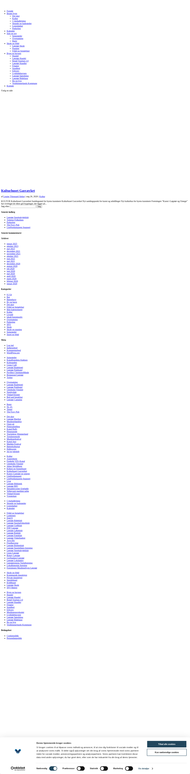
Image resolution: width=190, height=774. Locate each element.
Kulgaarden (12, 362)
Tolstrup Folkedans (15, 220)
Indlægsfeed (12, 348)
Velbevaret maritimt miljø (18, 491)
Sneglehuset (12, 580)
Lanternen (11, 515)
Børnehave (11, 299)
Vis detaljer (143, 768)
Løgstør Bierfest (14, 419)
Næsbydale (12, 392)
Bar (8, 297)
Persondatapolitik (14, 638)
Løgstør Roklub (14, 533)
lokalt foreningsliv (15, 317)
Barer (14, 41)
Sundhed (16, 68)
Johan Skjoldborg (14, 466)
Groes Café (12, 365)
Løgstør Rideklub (14, 520)
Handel (15, 56)
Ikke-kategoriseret (14, 309)
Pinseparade (12, 431)
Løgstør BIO (12, 486)
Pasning (15, 48)
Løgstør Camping (14, 400)
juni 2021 (11, 259)
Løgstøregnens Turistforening (20, 563)
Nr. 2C (10, 407)
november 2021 (13, 254)
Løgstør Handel (19, 58)
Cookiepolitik (13, 636)
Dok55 (10, 518)
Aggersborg (12, 459)
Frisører (15, 66)
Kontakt (10, 86)
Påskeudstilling (13, 426)
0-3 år (9, 294)
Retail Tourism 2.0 (20, 61)
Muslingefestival (14, 439)
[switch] (81, 768)
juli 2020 (10, 269)
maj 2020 (11, 274)
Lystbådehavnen (19, 73)
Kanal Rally (12, 429)
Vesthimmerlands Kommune (24, 83)
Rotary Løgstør (13, 555)
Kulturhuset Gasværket (18, 190)
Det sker (16, 16)
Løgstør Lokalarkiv (15, 560)
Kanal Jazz (11, 441)
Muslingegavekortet (15, 612)
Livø (9, 481)
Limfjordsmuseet (14, 476)
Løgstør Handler (19, 63)
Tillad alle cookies (166, 744)
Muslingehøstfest (14, 421)
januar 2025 (12, 244)
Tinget (9, 409)
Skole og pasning (14, 329)
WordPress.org (13, 353)
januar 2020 (12, 283)
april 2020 (11, 276)
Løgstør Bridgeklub (15, 545)
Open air (10, 424)
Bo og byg (17, 81)
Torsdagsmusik (13, 436)
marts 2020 (11, 278)
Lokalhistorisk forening (17, 565)
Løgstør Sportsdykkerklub (18, 523)
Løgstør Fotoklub (14, 535)
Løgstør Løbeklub (15, 530)
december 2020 (13, 264)
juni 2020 (11, 271)
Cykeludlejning (19, 21)
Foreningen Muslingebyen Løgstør (22, 568)
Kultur (15, 18)
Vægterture (12, 496)
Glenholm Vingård (15, 390)
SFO (9, 324)
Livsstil (10, 314)
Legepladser (17, 26)
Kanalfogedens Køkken (17, 360)
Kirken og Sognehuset (16, 469)
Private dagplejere (14, 577)
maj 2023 (11, 249)
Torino (10, 377)
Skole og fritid (13, 43)
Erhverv (15, 71)
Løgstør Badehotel (15, 367)
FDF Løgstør (12, 528)
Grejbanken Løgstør (15, 558)
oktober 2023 (12, 246)
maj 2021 (11, 261)
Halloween (11, 449)
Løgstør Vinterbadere (16, 538)
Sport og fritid (13, 334)
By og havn (12, 302)
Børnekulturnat (13, 446)
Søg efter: (5, 206)
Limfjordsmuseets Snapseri (18, 227)
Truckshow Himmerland (17, 434)
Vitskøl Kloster (13, 395)
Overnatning (17, 38)
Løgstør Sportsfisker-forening (20, 548)
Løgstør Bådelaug (20, 78)
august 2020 (12, 266)
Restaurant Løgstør (15, 375)
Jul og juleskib (13, 451)
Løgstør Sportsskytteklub (18, 217)
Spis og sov (12, 33)
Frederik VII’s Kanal (16, 461)
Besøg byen (12, 13)
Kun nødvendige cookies (167, 752)
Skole (9, 327)
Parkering (16, 28)
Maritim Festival (14, 444)
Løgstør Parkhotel (14, 370)
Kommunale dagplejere (17, 575)
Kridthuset (11, 582)
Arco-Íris (11, 540)
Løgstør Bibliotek (14, 484)
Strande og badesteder (22, 23)
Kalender (11, 31)
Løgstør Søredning (20, 76)
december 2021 (13, 251)
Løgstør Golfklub (14, 525)
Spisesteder (17, 36)
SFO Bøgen (12, 587)
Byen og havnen (14, 53)
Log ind (10, 345)
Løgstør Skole (18, 46)
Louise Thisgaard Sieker (14, 196)
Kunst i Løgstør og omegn (18, 474)
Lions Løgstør (13, 553)
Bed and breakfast (15, 397)
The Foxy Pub (13, 225)
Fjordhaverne (12, 543)
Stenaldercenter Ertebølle (18, 488)
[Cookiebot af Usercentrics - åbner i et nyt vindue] (18, 769)
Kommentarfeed (14, 350)
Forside (10, 11)
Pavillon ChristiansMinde (18, 372)
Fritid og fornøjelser (21, 51)
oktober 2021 (12, 256)
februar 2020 (12, 281)
